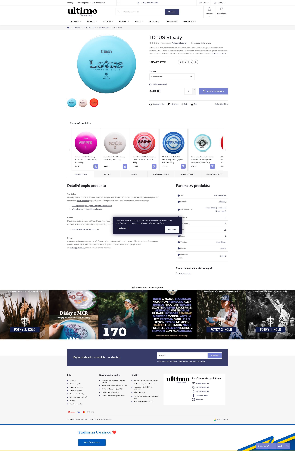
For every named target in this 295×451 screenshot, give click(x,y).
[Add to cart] (95, 166)
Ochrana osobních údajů (78, 397)
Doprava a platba (83, 3)
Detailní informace (217, 53)
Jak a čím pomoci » (92, 442)
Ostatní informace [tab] (188, 174)
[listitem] (86, 150)
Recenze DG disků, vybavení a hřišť (114, 386)
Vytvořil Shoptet (222, 420)
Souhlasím (172, 229)
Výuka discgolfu (139, 392)
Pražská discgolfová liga (110, 392)
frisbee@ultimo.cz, (77, 248)
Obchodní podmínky (76, 394)
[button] (69, 149)
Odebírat (215, 355)
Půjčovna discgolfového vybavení (146, 381)
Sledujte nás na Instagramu (150, 287)
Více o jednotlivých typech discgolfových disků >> (92, 206)
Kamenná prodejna (99, 3)
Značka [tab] (161, 174)
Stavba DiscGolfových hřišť (143, 401)
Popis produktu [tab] (81, 174)
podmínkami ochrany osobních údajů (192, 361)
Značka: (221, 104)
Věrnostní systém (75, 390)
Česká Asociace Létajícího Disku (113, 396)
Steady (223, 248)
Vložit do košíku (215, 91)
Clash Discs (221, 242)
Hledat (172, 12)
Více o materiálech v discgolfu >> (85, 229)
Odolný (223, 256)
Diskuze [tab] (134, 174)
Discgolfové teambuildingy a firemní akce (146, 397)
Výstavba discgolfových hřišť (112, 389)
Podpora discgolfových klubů (144, 384)
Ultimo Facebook (202, 395)
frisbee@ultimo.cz (202, 383)
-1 (225, 229)
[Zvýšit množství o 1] (194, 89)
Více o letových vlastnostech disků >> (87, 209)
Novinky (72, 400)
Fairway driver (83, 200)
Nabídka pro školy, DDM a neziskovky (143, 388)
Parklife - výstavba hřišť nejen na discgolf (113, 381)
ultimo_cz (199, 399)
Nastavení (122, 228)
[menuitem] (76, 21)
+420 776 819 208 (202, 387)
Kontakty (70, 3)
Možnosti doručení (160, 84)
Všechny (222, 201)
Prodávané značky (76, 404)
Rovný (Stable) (211, 208)
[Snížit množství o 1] (194, 92)
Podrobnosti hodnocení (179, 43)
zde (162, 223)
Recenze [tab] (107, 174)
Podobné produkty (213, 174)
